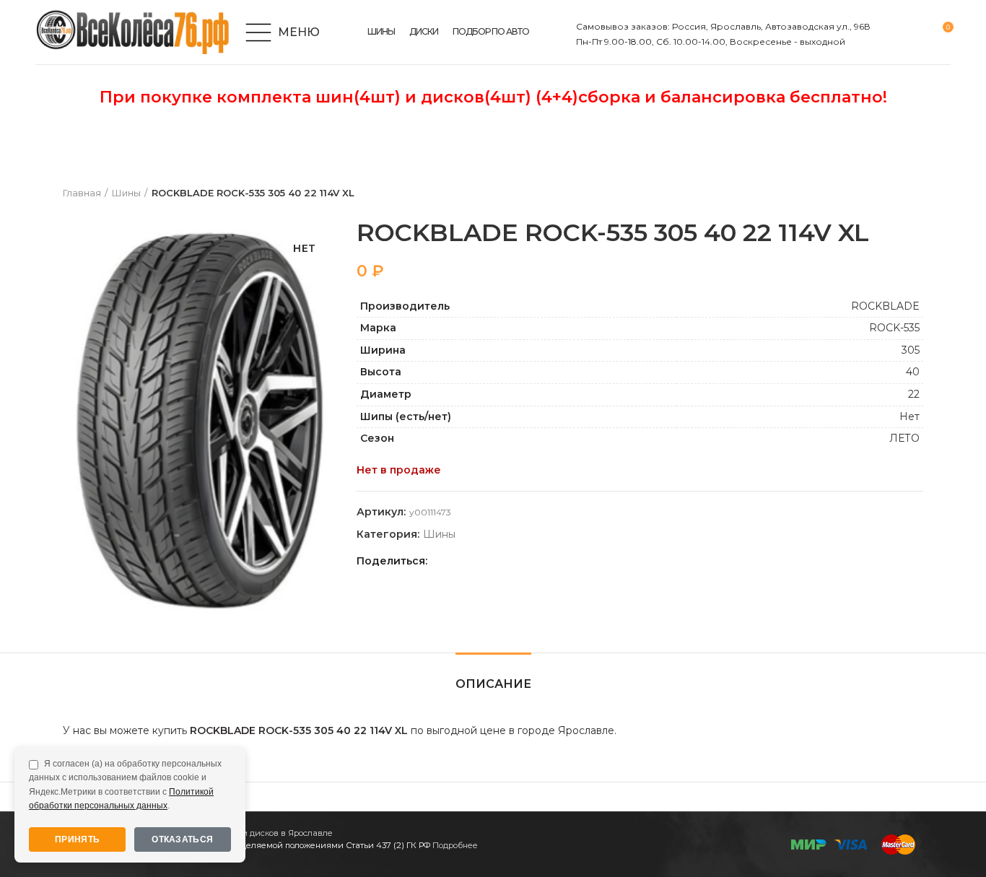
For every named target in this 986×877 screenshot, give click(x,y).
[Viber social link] (541, 560)
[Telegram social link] (525, 560)
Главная (82, 192)
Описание (493, 684)
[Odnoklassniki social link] (475, 560)
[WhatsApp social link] (492, 560)
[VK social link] (508, 560)
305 (911, 350)
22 (914, 394)
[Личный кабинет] (890, 32)
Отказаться (182, 839)
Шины (126, 192)
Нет (909, 416)
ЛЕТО (904, 438)
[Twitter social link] (458, 560)
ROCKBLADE (885, 306)
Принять (77, 839)
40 (913, 371)
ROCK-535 (894, 327)
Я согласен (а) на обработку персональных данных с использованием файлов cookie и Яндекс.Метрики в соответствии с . (125, 785)
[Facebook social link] (442, 560)
